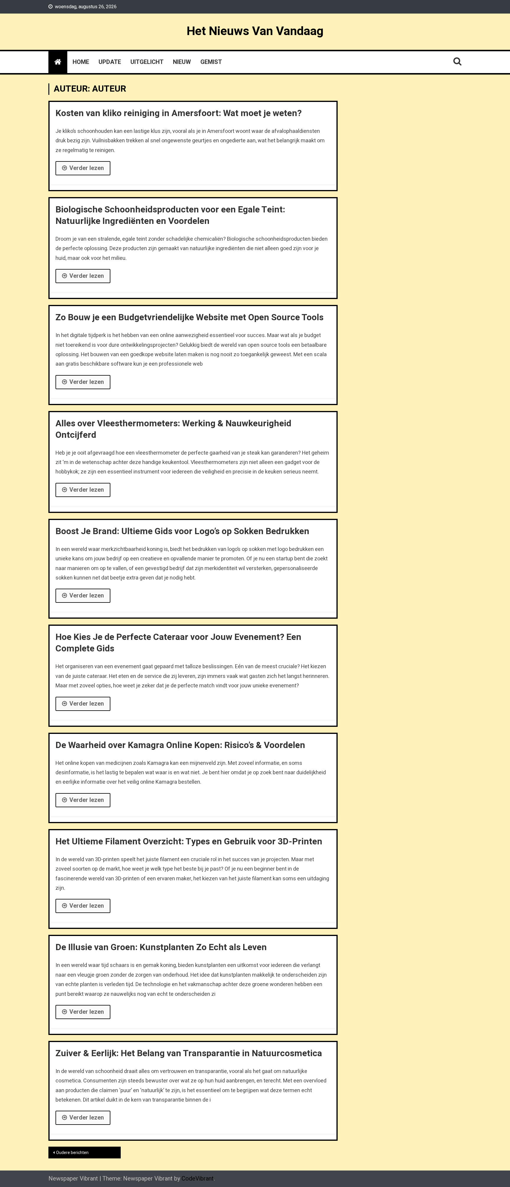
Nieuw (182, 62)
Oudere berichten (72, 1153)
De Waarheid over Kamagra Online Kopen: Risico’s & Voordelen (180, 745)
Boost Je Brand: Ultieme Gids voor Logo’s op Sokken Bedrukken (182, 531)
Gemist (211, 62)
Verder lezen (86, 168)
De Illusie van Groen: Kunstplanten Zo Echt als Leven (161, 947)
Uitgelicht (147, 62)
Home (81, 62)
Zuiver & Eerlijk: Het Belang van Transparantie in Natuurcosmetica (188, 1053)
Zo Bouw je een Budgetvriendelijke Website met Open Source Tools (189, 317)
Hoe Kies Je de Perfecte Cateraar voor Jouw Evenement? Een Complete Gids (178, 643)
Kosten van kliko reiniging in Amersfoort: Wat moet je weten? (178, 113)
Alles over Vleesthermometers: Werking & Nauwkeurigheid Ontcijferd (173, 429)
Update (110, 62)
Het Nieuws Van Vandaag (255, 31)
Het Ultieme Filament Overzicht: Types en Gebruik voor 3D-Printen (188, 841)
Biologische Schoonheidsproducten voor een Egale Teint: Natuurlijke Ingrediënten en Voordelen (170, 215)
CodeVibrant (198, 1178)
